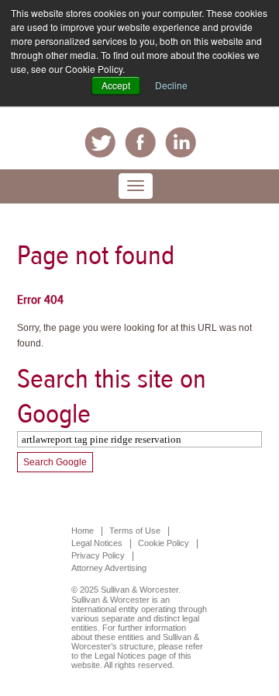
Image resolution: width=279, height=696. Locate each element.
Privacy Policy (98, 555)
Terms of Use (134, 530)
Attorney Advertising (108, 567)
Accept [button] (116, 85)
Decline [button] (171, 85)
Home (82, 530)
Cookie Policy (163, 543)
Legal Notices (96, 543)
